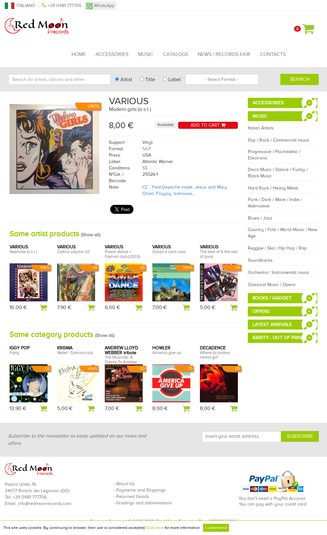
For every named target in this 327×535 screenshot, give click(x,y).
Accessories (111, 54)
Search (299, 79)
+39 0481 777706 (64, 5)
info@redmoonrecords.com (44, 503)
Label (174, 79)
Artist (125, 79)
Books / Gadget (272, 297)
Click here (155, 527)
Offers (261, 311)
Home (79, 54)
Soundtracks (260, 260)
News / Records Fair (224, 54)
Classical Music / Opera (271, 284)
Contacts (273, 54)
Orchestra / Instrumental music (278, 272)
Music (145, 54)
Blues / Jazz (260, 218)
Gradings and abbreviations (144, 502)
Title (149, 79)
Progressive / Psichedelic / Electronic (274, 154)
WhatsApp (103, 5)
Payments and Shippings (141, 490)
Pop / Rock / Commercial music (278, 140)
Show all (90, 234)
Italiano (26, 5)
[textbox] (222, 79)
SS (145, 168)
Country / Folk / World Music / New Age (282, 232)
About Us (125, 483)
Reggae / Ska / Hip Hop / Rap (277, 248)
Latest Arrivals (272, 324)
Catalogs (175, 54)
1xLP (146, 148)
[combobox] (222, 79)
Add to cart (206, 125)
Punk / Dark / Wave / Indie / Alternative (275, 202)
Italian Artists (261, 128)
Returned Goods (132, 496)
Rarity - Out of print (279, 337)
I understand (216, 527)
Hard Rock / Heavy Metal (273, 188)
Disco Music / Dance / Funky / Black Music (278, 172)
